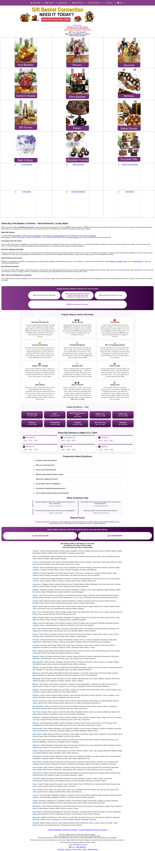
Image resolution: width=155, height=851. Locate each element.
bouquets (93, 236)
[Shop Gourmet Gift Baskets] (129, 52)
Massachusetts (38, 662)
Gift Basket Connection (80, 844)
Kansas (35, 634)
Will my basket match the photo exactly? (48, 474)
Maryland (36, 656)
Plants (125, 261)
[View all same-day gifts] (57, 14)
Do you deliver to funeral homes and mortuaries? (51, 493)
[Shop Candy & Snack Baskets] (26, 83)
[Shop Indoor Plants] (129, 204)
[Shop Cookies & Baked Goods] (129, 115)
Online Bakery (137, 261)
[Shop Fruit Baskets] (26, 52)
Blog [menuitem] (120, 3)
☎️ (115, 536)
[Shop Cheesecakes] (26, 204)
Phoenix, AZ (68, 446)
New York (36, 723)
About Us (68, 849)
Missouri (35, 684)
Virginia (35, 800)
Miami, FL (104, 446)
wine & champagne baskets (56, 236)
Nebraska (36, 695)
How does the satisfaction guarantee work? (49, 488)
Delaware (36, 590)
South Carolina (38, 767)
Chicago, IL (105, 437)
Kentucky (36, 640)
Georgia (35, 601)
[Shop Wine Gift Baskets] (77, 84)
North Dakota (37, 734)
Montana (36, 689)
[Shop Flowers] (77, 52)
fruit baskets (17, 236)
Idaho (35, 612)
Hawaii (35, 606)
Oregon (35, 751)
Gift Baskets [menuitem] (35, 3)
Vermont (35, 795)
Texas (35, 784)
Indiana (35, 623)
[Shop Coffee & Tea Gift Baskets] (129, 177)
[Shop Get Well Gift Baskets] (77, 204)
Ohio (34, 739)
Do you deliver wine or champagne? (47, 484)
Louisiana (36, 645)
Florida (35, 595)
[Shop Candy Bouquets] (26, 177)
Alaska (35, 556)
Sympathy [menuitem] (63, 3)
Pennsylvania (37, 756)
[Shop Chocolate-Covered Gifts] (77, 147)
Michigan (36, 667)
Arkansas (36, 567)
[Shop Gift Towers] (26, 115)
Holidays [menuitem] (109, 3)
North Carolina (38, 728)
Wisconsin (36, 817)
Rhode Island (37, 762)
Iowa (34, 628)
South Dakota (37, 773)
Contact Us (60, 849)
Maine (35, 651)
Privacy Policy (77, 849)
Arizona (35, 562)
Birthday (112, 261)
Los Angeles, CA (69, 437)
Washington (37, 806)
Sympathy (119, 261)
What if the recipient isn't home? (47, 479)
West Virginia (37, 812)
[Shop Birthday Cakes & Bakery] (77, 115)
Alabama (36, 551)
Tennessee (36, 778)
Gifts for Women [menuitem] (94, 3)
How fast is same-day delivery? (45, 460)
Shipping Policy (93, 849)
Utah (34, 789)
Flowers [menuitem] (49, 3)
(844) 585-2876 (81, 32)
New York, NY (30, 437)
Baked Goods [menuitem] (77, 3)
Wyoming (36, 823)
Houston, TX (30, 446)
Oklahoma (36, 745)
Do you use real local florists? (45, 470)
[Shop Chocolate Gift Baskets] (129, 147)
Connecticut (37, 584)
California (36, 573)
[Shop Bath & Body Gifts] (25, 147)
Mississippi (36, 678)
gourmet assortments (34, 236)
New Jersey (37, 712)
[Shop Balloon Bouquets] (77, 177)
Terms (85, 849)
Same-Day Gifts (73, 237)
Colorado (36, 578)
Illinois (35, 617)
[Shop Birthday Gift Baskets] (129, 83)
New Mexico (37, 717)
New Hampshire (38, 706)
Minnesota (36, 673)
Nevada (35, 701)
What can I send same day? (44, 465)
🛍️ (40, 536)
